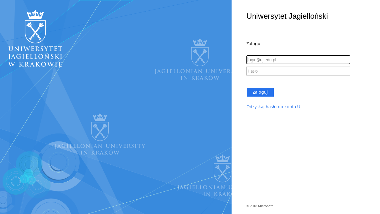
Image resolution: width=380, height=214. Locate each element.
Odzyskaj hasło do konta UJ (274, 106)
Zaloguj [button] (260, 92)
